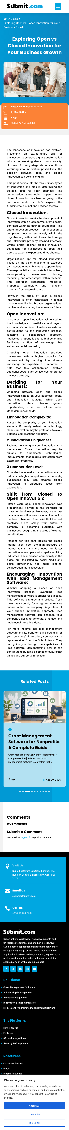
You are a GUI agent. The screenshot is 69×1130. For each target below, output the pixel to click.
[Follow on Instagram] (27, 969)
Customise (34, 1114)
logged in (26, 837)
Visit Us (17, 865)
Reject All (34, 1123)
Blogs (14, 117)
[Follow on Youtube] (34, 969)
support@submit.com (23, 896)
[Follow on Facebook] (6, 969)
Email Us (18, 890)
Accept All (34, 1105)
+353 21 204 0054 (22, 913)
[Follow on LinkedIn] (20, 969)
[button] (20, 791)
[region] (34, 1102)
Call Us (17, 908)
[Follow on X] (13, 969)
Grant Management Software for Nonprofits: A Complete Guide (34, 742)
